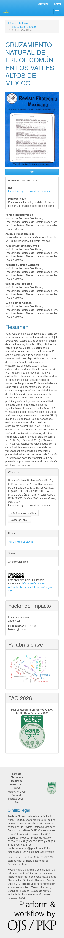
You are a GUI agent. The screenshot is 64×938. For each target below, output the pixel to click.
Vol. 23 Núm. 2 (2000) (24, 26)
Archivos (23, 23)
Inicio (11, 23)
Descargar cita (19, 520)
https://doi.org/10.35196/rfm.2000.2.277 (30, 191)
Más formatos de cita (22, 513)
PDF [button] (32, 172)
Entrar (57, 4)
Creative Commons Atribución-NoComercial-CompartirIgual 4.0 (30, 587)
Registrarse (42, 4)
